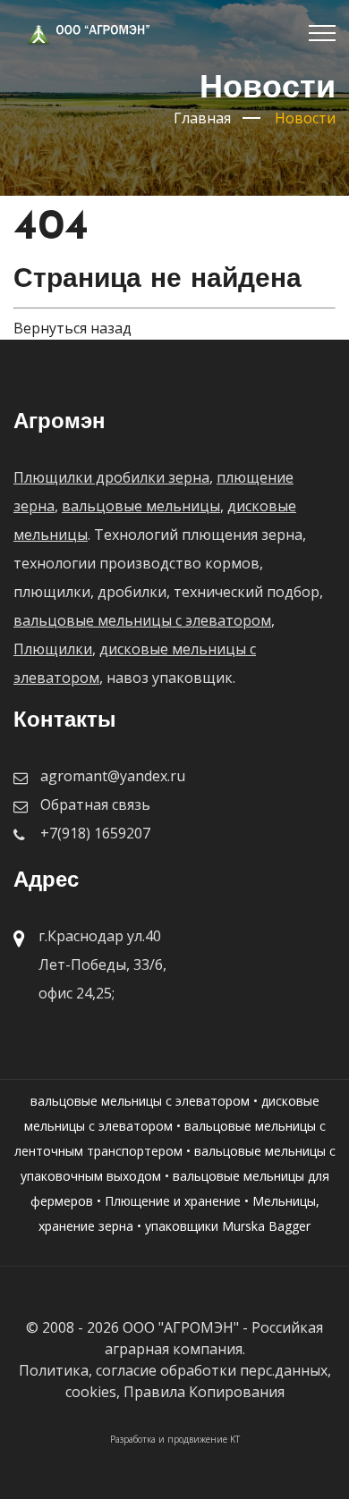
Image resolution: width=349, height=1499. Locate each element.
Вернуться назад (72, 328)
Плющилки (52, 649)
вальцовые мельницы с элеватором (142, 620)
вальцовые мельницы (141, 506)
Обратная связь (95, 804)
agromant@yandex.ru (112, 776)
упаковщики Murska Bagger (228, 1225)
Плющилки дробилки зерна (111, 477)
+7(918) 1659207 (95, 833)
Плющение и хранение (173, 1200)
